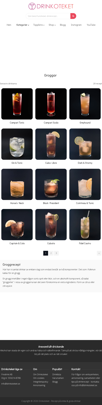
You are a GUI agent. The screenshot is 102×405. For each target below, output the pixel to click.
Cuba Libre (51, 162)
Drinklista (56, 374)
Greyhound (85, 122)
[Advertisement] (51, 52)
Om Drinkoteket (40, 374)
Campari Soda (51, 122)
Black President (51, 203)
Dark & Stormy (85, 162)
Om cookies (38, 378)
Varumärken (58, 378)
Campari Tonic (17, 122)
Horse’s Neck (17, 203)
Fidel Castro (85, 243)
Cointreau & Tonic (85, 203)
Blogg (55, 381)
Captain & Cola (17, 243)
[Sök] (73, 16)
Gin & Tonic (17, 162)
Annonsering (39, 385)
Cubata (51, 243)
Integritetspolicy (40, 381)
